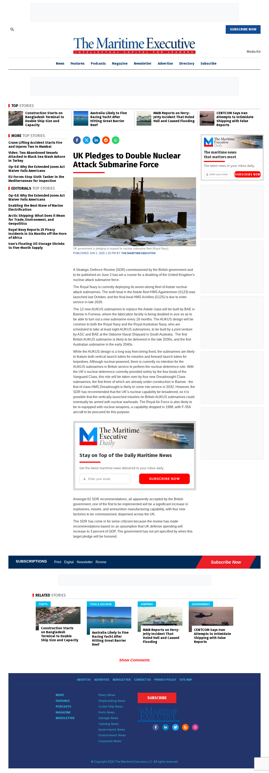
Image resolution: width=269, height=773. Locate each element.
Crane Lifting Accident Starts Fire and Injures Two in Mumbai (35, 145)
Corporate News (109, 741)
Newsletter (143, 63)
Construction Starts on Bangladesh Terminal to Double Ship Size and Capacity (44, 119)
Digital (69, 562)
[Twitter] (175, 727)
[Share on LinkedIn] (96, 140)
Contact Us (142, 680)
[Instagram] (195, 727)
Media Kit (254, 51)
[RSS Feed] (185, 727)
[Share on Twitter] (86, 140)
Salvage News (108, 718)
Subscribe (208, 63)
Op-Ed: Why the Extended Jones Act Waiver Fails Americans (36, 169)
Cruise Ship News (110, 706)
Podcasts (98, 63)
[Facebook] (155, 727)
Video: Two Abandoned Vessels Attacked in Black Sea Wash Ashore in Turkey (36, 157)
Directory (186, 63)
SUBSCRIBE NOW (243, 29)
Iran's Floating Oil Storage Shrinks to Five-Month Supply (36, 246)
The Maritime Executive (138, 253)
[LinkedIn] (165, 727)
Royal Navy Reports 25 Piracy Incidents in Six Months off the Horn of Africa (37, 234)
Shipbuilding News (111, 701)
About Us (84, 680)
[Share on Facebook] (77, 140)
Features (77, 63)
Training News (108, 724)
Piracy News (106, 695)
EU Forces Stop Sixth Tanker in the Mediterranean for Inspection (36, 179)
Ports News (106, 712)
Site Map (185, 680)
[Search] (12, 30)
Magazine (120, 63)
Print (57, 562)
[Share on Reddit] (106, 140)
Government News (111, 729)
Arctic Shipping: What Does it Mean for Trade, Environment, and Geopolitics (36, 220)
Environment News (112, 735)
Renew (101, 562)
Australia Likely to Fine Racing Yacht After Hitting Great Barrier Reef (108, 119)
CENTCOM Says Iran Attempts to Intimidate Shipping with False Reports (234, 119)
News (60, 695)
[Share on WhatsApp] (115, 140)
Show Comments (134, 660)
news (60, 63)
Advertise (165, 63)
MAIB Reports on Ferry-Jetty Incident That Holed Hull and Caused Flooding (174, 117)
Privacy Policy (165, 680)
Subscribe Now (164, 479)
